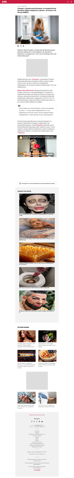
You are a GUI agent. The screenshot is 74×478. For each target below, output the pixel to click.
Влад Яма (39, 125)
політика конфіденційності (37, 443)
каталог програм (37, 435)
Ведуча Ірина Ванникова (25, 90)
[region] (37, 68)
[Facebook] (18, 46)
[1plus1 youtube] (42, 421)
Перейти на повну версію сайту (37, 414)
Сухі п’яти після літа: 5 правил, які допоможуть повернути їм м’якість (46, 406)
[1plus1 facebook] (39, 421)
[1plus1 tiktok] (36, 421)
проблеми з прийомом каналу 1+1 (37, 434)
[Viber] (23, 46)
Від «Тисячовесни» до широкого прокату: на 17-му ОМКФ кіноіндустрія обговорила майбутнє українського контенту (26, 365)
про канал (37, 431)
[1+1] (4, 1)
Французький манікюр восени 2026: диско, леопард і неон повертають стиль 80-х (25, 407)
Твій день (35, 79)
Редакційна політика (37, 446)
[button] (71, 1)
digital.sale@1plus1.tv (37, 464)
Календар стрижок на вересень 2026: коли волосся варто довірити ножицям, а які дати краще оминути (26, 345)
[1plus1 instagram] (31, 421)
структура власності (37, 442)
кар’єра (37, 437)
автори (37, 440)
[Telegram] (20, 46)
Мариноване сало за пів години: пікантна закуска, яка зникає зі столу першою (46, 345)
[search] (68, 2)
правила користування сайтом (37, 445)
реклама (37, 432)
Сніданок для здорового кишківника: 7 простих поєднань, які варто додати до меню (47, 365)
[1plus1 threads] (34, 421)
